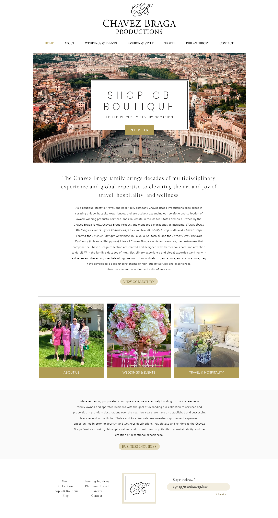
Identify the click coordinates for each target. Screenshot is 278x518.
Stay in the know (183, 479)
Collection (65, 486)
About (65, 481)
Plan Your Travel (97, 486)
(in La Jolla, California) (126, 236)
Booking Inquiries (96, 481)
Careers (97, 491)
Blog (65, 495)
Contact (96, 495)
